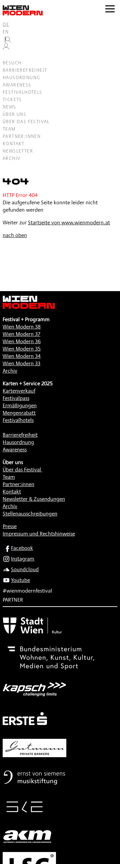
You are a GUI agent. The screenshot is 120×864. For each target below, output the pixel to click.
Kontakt (14, 143)
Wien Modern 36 (22, 341)
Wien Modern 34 (22, 356)
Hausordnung (21, 77)
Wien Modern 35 (22, 349)
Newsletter (18, 151)
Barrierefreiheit (25, 70)
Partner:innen (22, 136)
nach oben (15, 235)
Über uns (14, 114)
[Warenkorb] (8, 55)
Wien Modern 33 (21, 363)
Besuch (12, 62)
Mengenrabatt (19, 413)
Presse (10, 526)
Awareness (17, 84)
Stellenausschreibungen (30, 513)
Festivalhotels (22, 92)
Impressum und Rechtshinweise (39, 533)
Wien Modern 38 (22, 327)
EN (6, 31)
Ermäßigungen (20, 405)
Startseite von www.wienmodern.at (69, 222)
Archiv (11, 158)
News (9, 106)
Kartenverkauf (19, 391)
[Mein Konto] (6, 48)
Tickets (12, 99)
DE (6, 24)
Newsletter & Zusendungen (34, 499)
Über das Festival (26, 121)
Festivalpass (16, 398)
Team (9, 129)
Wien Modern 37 (21, 334)
